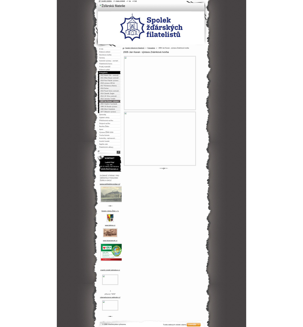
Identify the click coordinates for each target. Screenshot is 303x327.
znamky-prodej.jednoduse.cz (110, 270)
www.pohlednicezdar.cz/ (110, 184)
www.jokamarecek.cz (110, 240)
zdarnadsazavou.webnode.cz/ (110, 297)
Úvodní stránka (106, 1)
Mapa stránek (120, 1)
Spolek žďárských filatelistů (134, 48)
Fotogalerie (151, 48)
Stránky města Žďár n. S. (110, 211)
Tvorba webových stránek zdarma (174, 325)
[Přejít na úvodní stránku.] (112, 6)
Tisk (135, 1)
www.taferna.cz (110, 225)
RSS (130, 1)
